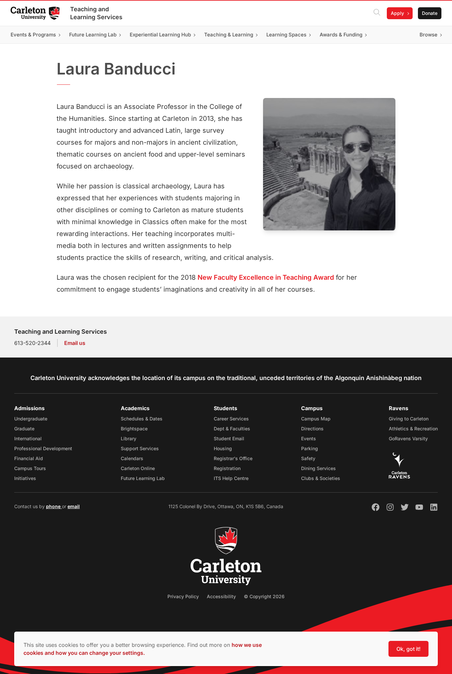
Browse (428, 34)
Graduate (24, 428)
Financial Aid (28, 458)
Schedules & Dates (141, 418)
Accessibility (221, 596)
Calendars (132, 458)
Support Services (140, 448)
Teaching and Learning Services (96, 13)
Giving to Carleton (409, 418)
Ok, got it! (408, 649)
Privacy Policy (183, 596)
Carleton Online (138, 468)
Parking (309, 448)
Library (128, 438)
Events (308, 438)
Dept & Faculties (232, 428)
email (74, 506)
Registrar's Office (233, 458)
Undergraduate (30, 418)
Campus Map (316, 418)
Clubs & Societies (320, 478)
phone (54, 506)
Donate (429, 13)
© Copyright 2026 (264, 596)
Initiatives (25, 478)
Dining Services (318, 468)
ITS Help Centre (231, 478)
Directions (312, 428)
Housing (223, 448)
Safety (308, 458)
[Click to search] (377, 13)
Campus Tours (30, 468)
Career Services (231, 418)
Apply (397, 13)
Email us (74, 343)
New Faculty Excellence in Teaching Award (266, 277)
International (28, 438)
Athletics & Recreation (413, 428)
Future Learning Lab (143, 478)
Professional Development (43, 448)
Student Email (229, 438)
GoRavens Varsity (408, 438)
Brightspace (134, 428)
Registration (227, 468)
